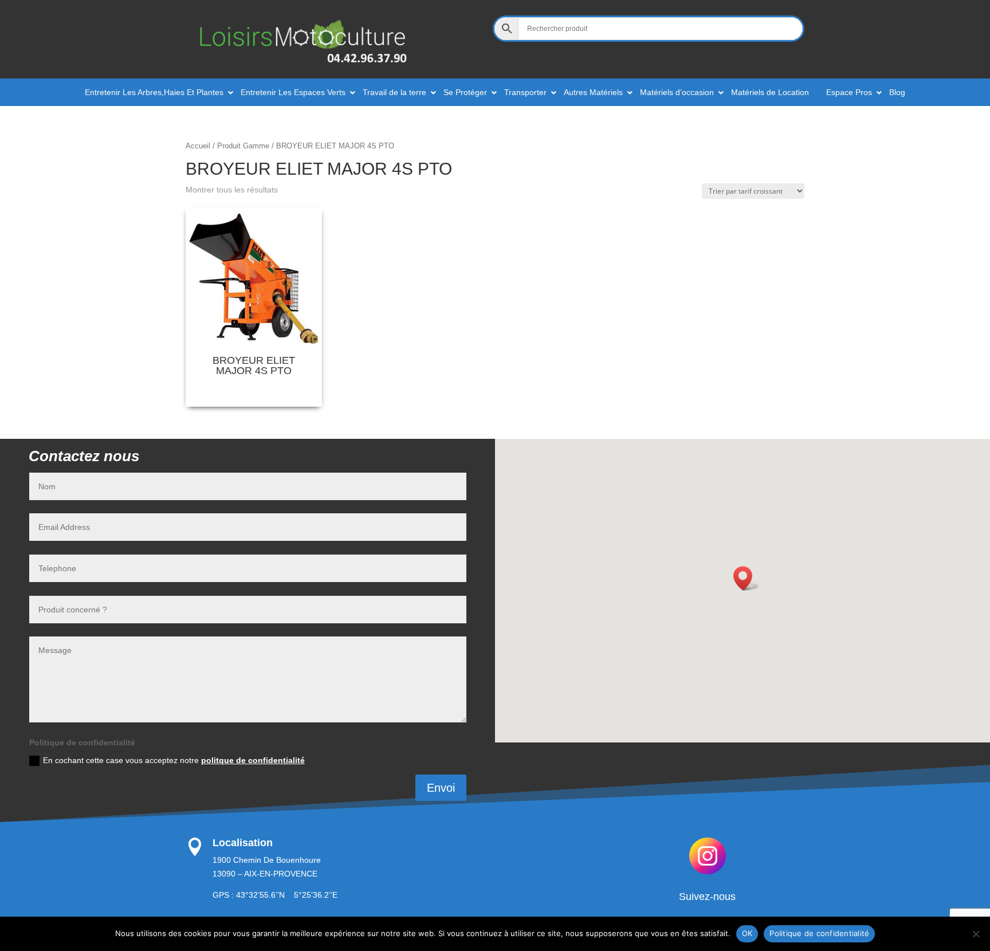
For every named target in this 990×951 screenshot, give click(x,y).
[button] (746, 578)
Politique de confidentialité (819, 933)
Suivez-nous (707, 896)
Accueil (198, 146)
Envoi (441, 787)
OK (747, 933)
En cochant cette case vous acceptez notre (174, 760)
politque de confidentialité (253, 760)
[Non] (975, 934)
